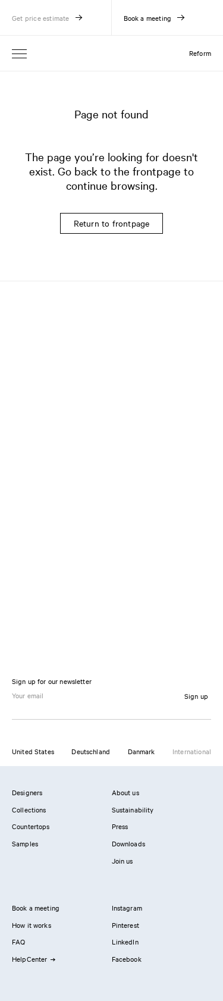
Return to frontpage (112, 223)
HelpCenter (30, 959)
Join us (122, 860)
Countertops (31, 826)
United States (33, 751)
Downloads (128, 843)
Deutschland (90, 751)
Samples (25, 843)
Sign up (196, 696)
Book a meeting (35, 907)
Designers (27, 792)
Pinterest (125, 925)
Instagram (127, 907)
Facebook (127, 959)
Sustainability (133, 809)
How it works (31, 925)
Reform (200, 53)
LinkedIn (125, 941)
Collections (29, 809)
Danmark (141, 751)
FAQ (18, 941)
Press (120, 826)
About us (125, 792)
